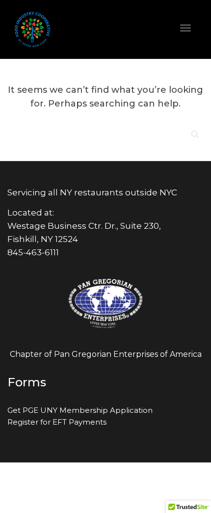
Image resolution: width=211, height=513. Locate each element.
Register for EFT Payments (56, 422)
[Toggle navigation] (185, 28)
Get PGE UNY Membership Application (80, 410)
